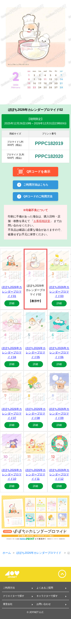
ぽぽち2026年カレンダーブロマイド (39, 552)
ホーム (7, 552)
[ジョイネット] (15, 574)
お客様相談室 (42, 221)
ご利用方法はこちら (35, 184)
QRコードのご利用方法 (37, 196)
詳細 (11, 303)
